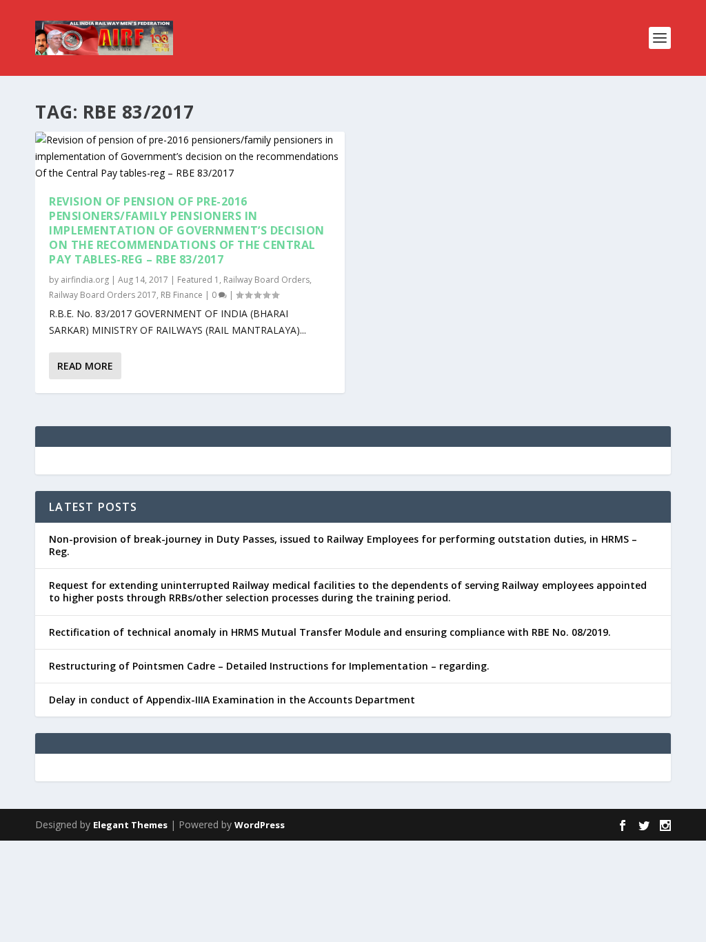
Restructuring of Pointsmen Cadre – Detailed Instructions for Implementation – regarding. (269, 665)
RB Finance (182, 295)
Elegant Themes (130, 825)
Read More (85, 365)
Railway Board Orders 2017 (103, 295)
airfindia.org (85, 279)
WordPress (259, 825)
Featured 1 (198, 279)
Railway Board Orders (266, 279)
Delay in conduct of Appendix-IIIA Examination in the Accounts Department (232, 699)
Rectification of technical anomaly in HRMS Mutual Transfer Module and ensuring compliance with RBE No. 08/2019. (330, 632)
